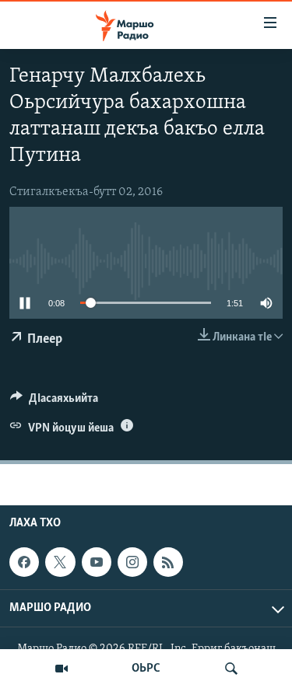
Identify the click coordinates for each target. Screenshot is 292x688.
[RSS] (168, 562)
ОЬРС (146, 668)
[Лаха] (231, 668)
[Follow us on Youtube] (96, 562)
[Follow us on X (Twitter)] (60, 562)
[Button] (54, 402)
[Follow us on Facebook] (24, 562)
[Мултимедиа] (61, 668)
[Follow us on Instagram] (132, 562)
